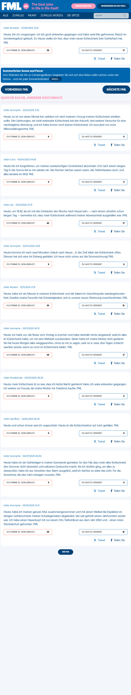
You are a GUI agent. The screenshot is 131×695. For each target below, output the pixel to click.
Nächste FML (116, 89)
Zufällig (18, 15)
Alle (5, 15)
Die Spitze (73, 15)
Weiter (65, 552)
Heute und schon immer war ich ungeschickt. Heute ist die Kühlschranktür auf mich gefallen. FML (61, 425)
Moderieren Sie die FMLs (113, 6)
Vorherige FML (16, 89)
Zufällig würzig (52, 15)
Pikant (32, 15)
